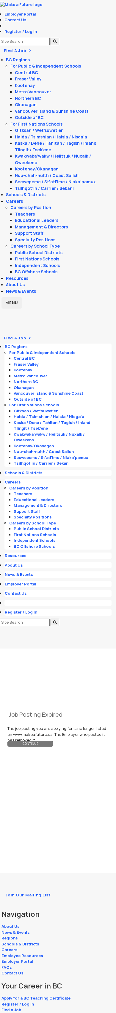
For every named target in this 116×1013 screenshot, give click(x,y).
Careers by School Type (35, 246)
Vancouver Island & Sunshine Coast (52, 111)
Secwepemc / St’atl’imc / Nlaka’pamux (55, 181)
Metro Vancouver (33, 91)
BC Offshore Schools (36, 271)
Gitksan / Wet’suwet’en (39, 130)
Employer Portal (20, 14)
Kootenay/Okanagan (37, 169)
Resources (17, 278)
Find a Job (11, 1009)
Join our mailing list (28, 895)
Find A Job (15, 50)
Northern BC (28, 98)
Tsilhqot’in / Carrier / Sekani (44, 188)
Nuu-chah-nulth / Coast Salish (47, 175)
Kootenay (25, 85)
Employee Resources (22, 955)
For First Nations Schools (36, 124)
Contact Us (15, 19)
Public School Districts (38, 252)
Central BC (26, 72)
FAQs (6, 967)
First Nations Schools (37, 259)
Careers (14, 201)
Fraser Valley (28, 79)
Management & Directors (41, 227)
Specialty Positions (35, 239)
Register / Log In (20, 31)
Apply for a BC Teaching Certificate (35, 998)
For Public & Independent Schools (45, 66)
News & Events (21, 291)
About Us (15, 284)
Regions (9, 938)
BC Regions (18, 59)
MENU (11, 302)
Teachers (25, 214)
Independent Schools (37, 265)
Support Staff (29, 233)
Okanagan (26, 104)
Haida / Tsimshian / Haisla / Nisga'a (51, 137)
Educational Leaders (36, 220)
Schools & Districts (26, 194)
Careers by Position (30, 207)
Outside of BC (29, 117)
